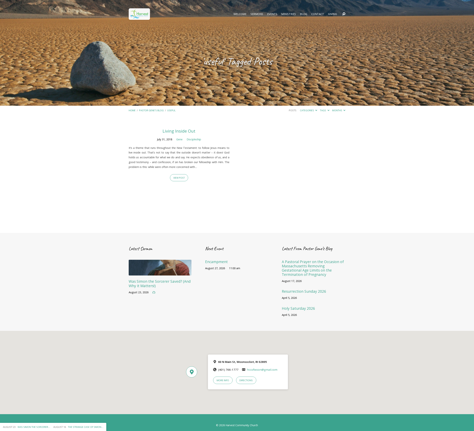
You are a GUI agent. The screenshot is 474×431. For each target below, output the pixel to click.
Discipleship (194, 139)
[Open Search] (343, 14)
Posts (292, 110)
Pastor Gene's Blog (151, 110)
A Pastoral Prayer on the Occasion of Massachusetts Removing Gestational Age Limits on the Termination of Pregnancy (313, 268)
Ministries (288, 14)
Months (337, 110)
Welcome (239, 14)
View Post (179, 177)
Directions (246, 380)
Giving (332, 14)
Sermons (257, 14)
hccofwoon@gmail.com (262, 369)
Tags (323, 110)
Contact (317, 14)
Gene (179, 139)
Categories (307, 110)
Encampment (216, 261)
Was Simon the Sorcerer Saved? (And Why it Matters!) (160, 283)
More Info (223, 380)
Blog (303, 14)
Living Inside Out (179, 131)
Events (272, 14)
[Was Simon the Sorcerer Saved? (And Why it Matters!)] (160, 273)
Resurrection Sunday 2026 (304, 291)
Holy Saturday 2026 (298, 308)
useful (171, 110)
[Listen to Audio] (154, 292)
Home (132, 110)
